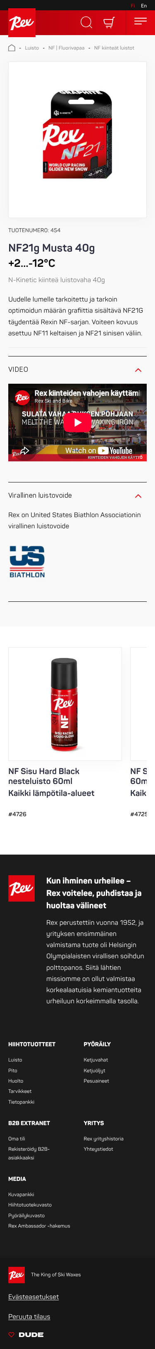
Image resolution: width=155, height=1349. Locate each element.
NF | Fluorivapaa (66, 48)
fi (133, 6)
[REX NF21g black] (77, 140)
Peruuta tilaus (29, 1317)
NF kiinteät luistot (114, 48)
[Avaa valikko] (140, 22)
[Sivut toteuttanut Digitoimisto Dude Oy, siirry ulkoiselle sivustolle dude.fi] (25, 1336)
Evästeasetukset (33, 1297)
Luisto (32, 48)
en (144, 6)
